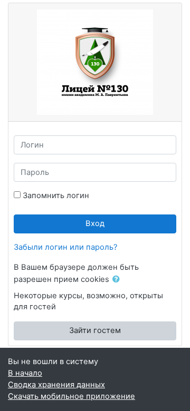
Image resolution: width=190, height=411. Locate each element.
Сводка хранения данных (56, 384)
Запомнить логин (56, 195)
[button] (118, 279)
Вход (95, 223)
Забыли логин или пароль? (65, 247)
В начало (25, 373)
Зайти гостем (95, 330)
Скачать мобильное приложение (71, 396)
